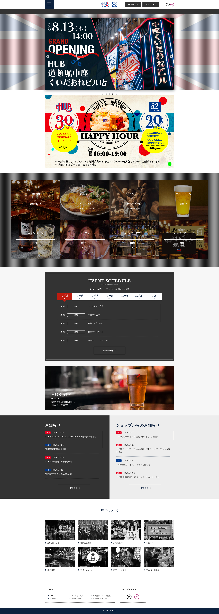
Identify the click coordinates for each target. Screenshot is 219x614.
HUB (79, 203)
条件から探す (108, 350)
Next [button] (171, 56)
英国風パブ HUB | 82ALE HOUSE (109, 4)
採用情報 (53, 599)
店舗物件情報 (76, 599)
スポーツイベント (133, 203)
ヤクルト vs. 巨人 (95, 306)
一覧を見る (72, 488)
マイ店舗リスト (133, 4)
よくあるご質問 (77, 596)
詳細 (182, 203)
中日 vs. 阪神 (94, 315)
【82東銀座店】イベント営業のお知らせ (133, 465)
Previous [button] (47, 56)
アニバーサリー (133, 208)
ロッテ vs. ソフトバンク (98, 340)
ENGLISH (150, 4)
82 (89, 203)
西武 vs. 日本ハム (95, 332)
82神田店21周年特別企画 (55, 449)
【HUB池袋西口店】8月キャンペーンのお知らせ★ (137, 477)
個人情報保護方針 (100, 599)
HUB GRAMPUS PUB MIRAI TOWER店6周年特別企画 (70, 437)
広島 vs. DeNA (95, 323)
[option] (109, 54)
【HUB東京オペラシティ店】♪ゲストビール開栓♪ (137, 437)
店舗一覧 (34, 203)
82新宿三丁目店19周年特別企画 (58, 474)
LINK (52, 596)
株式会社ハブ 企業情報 (102, 596)
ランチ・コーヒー (84, 208)
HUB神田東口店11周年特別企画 (58, 462)
